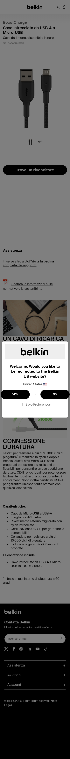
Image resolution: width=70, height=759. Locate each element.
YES (15, 394)
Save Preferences (38, 404)
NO (55, 394)
